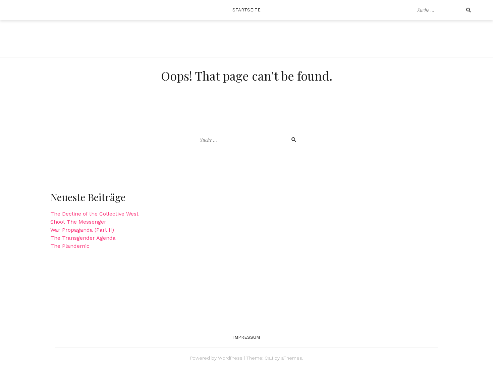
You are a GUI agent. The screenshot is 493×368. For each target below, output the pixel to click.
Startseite (246, 9)
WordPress (230, 358)
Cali (269, 358)
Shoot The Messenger (78, 222)
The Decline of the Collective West (94, 214)
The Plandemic (70, 246)
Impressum (246, 337)
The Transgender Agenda (83, 238)
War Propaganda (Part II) (82, 230)
